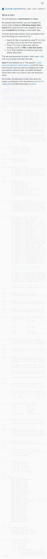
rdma (20, 8)
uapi (15, 8)
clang (7, 59)
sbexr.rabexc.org (25, 65)
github (33, 84)
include (9, 8)
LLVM (41, 56)
